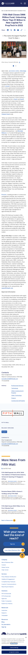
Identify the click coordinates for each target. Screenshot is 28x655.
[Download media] (19, 62)
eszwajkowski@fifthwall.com (10, 379)
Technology (14, 388)
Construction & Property (18, 400)
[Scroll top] (22, 555)
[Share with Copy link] (21, 30)
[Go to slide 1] (13, 66)
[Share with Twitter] (11, 30)
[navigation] (24, 3)
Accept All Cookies (14, 652)
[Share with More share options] (25, 30)
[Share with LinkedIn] (8, 30)
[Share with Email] (18, 30)
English (4, 432)
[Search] (21, 3)
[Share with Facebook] (14, 30)
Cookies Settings (14, 647)
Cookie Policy (13, 643)
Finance (13, 398)
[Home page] (8, 3)
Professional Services (17, 385)
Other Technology (16, 395)
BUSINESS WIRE (14, 71)
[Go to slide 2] (15, 66)
